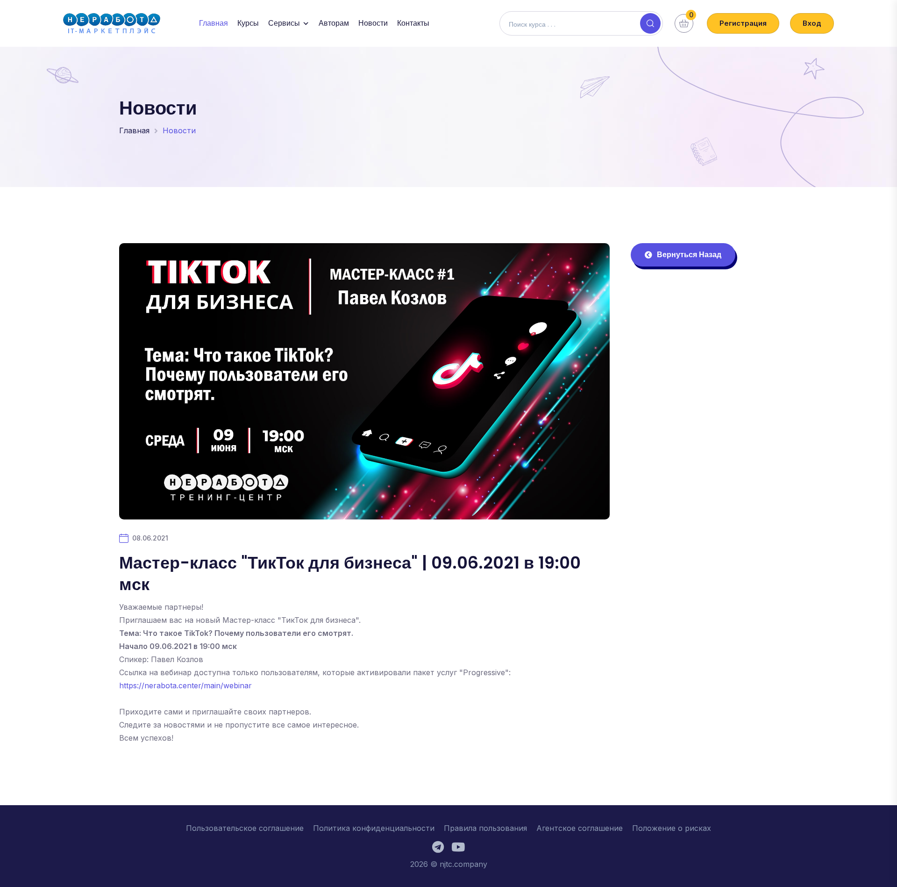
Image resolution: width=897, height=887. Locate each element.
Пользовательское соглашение (245, 828)
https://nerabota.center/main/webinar (185, 685)
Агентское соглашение (579, 828)
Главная (213, 23)
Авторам (334, 23)
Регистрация (743, 23)
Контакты (413, 23)
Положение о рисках (671, 828)
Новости (373, 23)
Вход (812, 23)
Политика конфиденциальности (373, 828)
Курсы (248, 23)
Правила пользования (485, 828)
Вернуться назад (689, 254)
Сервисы (284, 23)
